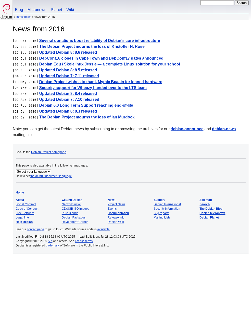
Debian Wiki (116, 222)
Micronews (36, 10)
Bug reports (161, 213)
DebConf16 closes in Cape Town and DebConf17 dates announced (101, 58)
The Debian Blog (211, 208)
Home (20, 192)
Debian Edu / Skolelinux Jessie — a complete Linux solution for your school (109, 64)
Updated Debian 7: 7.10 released (69, 99)
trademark (52, 245)
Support (159, 200)
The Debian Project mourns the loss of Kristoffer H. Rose (92, 46)
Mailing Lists (162, 217)
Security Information (167, 208)
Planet (56, 10)
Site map (206, 200)
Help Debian (24, 222)
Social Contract (26, 204)
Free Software (25, 213)
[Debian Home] (6, 10)
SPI (50, 241)
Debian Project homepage (48, 152)
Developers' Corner (75, 222)
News (111, 200)
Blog (19, 10)
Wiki (70, 10)
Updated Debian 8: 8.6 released (68, 52)
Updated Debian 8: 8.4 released (68, 93)
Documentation (118, 213)
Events (112, 208)
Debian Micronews (212, 213)
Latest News (23, 17)
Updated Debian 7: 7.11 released (69, 76)
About (20, 200)
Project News (116, 204)
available (103, 229)
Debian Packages (74, 217)
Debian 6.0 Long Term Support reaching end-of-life (86, 105)
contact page (35, 229)
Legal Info (22, 217)
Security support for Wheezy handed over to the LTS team (93, 88)
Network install (71, 204)
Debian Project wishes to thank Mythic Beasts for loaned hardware (100, 82)
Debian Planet (209, 217)
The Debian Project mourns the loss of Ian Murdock (87, 117)
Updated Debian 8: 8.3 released (68, 111)
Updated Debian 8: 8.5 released (68, 70)
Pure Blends (70, 213)
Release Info (116, 217)
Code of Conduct (27, 208)
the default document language (51, 176)
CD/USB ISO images (75, 208)
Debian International (167, 204)
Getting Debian (72, 200)
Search (205, 204)
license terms (84, 241)
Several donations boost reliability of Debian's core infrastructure (99, 41)
